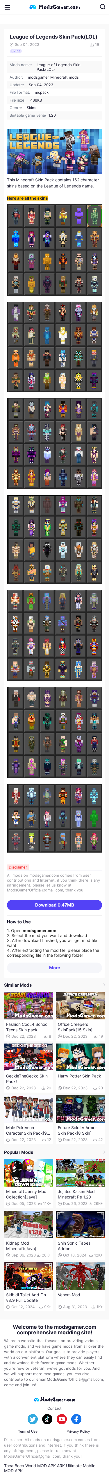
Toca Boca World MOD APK (30, 1465)
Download (54, 905)
